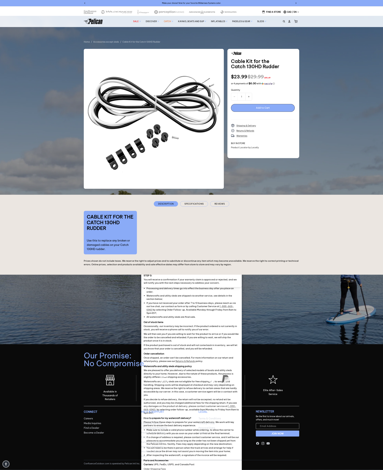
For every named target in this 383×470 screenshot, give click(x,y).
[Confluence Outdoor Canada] (90, 12)
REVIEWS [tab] (220, 203)
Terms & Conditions (210, 418)
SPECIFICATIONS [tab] (194, 203)
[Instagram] (263, 443)
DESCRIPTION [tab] (166, 203)
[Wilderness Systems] (116, 12)
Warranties (241, 135)
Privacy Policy (207, 423)
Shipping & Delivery (246, 125)
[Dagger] (143, 12)
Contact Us (147, 418)
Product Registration (153, 432)
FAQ (143, 437)
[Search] (284, 21)
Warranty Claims (150, 451)
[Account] (289, 21)
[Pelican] (93, 21)
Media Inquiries (92, 423)
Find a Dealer (91, 427)
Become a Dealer (94, 432)
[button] (253, 83)
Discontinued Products (154, 427)
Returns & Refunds (245, 130)
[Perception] (169, 12)
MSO (144, 456)
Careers (88, 418)
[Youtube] (268, 443)
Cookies (203, 432)
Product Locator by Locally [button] (245, 147)
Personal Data (207, 427)
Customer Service (151, 423)
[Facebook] (257, 443)
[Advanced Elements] (202, 12)
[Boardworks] (228, 12)
